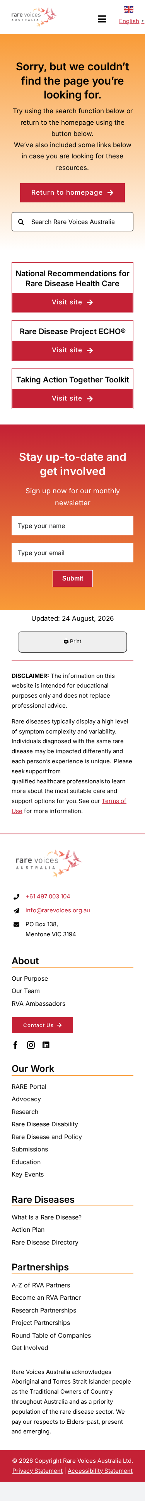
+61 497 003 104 (48, 896)
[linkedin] (46, 1045)
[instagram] (31, 1045)
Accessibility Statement (100, 1470)
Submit (72, 578)
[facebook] (15, 1045)
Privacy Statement (37, 1470)
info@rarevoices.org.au (58, 910)
